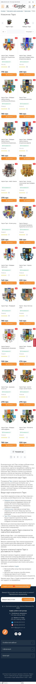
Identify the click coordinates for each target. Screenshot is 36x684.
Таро (10, 481)
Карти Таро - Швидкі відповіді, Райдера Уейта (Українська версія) (26, 57)
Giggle (17, 566)
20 (3, 31)
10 (8, 315)
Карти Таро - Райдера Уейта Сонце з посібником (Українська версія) (8, 141)
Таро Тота (7, 516)
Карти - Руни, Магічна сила (25, 306)
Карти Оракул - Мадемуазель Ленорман (8, 347)
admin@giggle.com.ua (18, 627)
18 (26, 66)
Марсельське (8, 509)
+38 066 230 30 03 (19, 625)
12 (8, 108)
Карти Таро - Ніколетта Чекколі (26, 428)
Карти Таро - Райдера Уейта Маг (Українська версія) (8, 57)
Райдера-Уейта (9, 500)
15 (8, 192)
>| (24, 457)
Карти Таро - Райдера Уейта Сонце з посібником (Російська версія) (8, 99)
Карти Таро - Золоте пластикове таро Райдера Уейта (27, 183)
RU (33, 2)
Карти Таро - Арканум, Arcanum (8, 387)
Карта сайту (18, 630)
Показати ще (19, 452)
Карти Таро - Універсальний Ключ (25, 98)
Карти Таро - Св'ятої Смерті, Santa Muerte (25, 387)
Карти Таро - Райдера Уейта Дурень (7, 428)
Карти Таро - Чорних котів (25, 266)
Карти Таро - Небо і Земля (9, 181)
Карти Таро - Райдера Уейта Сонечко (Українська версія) (25, 141)
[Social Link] (16, 633)
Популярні (29, 31)
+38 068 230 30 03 (19, 622)
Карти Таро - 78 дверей (8, 306)
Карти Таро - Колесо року (8, 223)
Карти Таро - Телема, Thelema (25, 347)
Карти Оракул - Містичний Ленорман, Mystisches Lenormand (26, 225)
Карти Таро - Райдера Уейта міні (7, 266)
